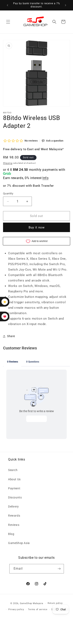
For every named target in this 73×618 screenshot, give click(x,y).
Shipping (7, 163)
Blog (11, 534)
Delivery (13, 506)
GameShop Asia (19, 543)
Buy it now (37, 227)
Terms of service (37, 609)
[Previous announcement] (7, 5)
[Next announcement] (65, 5)
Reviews (13, 524)
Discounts (15, 497)
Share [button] (11, 336)
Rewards (14, 515)
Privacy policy (16, 609)
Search (13, 470)
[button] (8, 21)
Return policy (55, 603)
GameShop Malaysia (31, 603)
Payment (14, 488)
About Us (14, 479)
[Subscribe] (59, 568)
